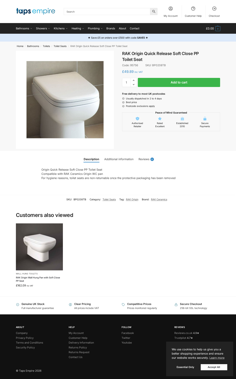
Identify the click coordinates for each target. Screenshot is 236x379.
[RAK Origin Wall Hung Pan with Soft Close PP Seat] (39, 247)
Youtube (127, 342)
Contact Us (75, 357)
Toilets (46, 46)
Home (20, 46)
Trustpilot (180, 338)
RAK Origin (132, 199)
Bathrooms (33, 46)
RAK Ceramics (159, 199)
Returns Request (79, 352)
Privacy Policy (25, 338)
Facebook (128, 333)
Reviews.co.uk (183, 333)
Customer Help (193, 15)
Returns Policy (78, 347)
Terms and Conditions (29, 342)
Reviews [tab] (146, 159)
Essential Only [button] (185, 367)
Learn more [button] (216, 357)
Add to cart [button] (39, 292)
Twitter (126, 338)
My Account (171, 15)
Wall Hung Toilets (27, 273)
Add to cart (179, 82)
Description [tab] (91, 159)
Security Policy (25, 347)
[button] (213, 28)
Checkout (214, 15)
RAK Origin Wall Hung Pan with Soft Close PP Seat (38, 279)
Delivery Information (81, 342)
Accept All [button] (214, 367)
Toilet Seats (60, 46)
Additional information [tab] (118, 159)
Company (22, 333)
